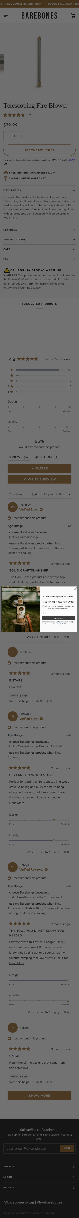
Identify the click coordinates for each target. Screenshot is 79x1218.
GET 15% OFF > (58, 618)
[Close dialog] (75, 588)
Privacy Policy (59, 623)
